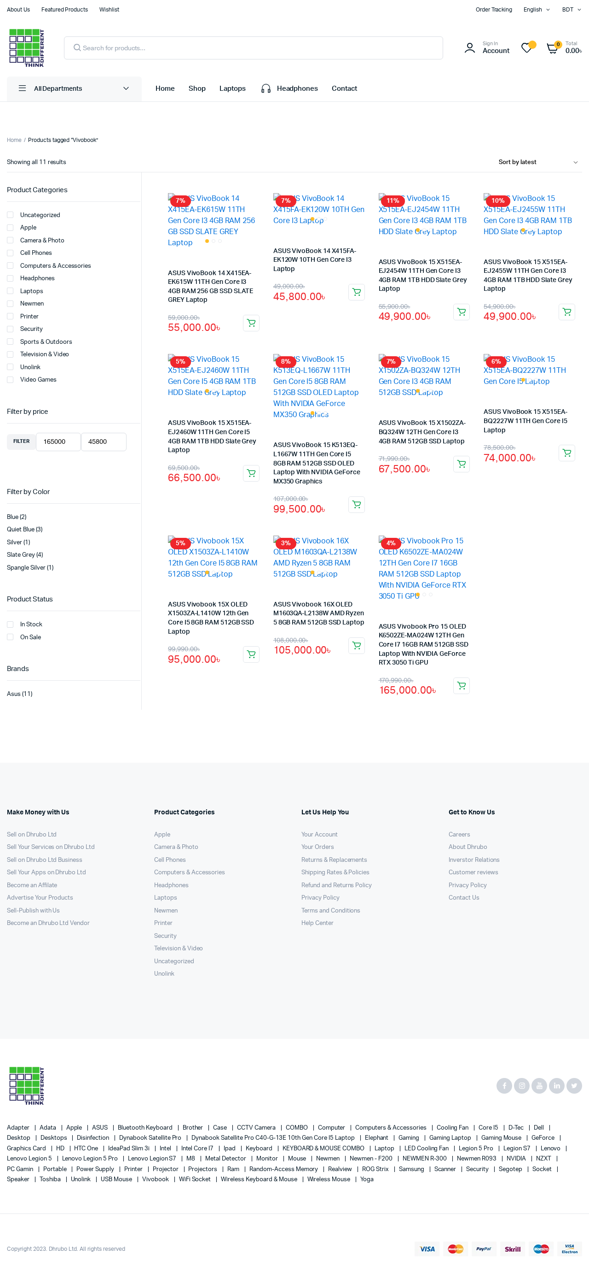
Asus (14, 694)
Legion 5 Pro (477, 1149)
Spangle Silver (26, 568)
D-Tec (516, 1128)
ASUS (100, 1128)
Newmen (32, 304)
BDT (567, 9)
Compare (256, 200)
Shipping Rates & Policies (335, 873)
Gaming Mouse (502, 1138)
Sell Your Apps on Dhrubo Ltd (46, 873)
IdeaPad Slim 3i (129, 1149)
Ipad (230, 1149)
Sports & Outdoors (46, 342)
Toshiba (51, 1180)
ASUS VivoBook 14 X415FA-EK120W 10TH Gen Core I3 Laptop (314, 260)
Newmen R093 (477, 1159)
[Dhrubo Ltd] (26, 48)
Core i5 (489, 1128)
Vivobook (156, 1180)
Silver (14, 543)
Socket (542, 1169)
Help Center (317, 923)
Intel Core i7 (198, 1149)
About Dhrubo (468, 847)
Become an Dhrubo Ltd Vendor (48, 923)
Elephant (377, 1138)
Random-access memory (284, 1169)
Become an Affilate (32, 886)
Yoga (367, 1180)
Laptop (385, 1149)
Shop (197, 88)
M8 (191, 1159)
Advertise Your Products (40, 898)
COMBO (297, 1128)
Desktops (54, 1138)
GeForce (543, 1138)
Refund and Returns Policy (336, 886)
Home (165, 88)
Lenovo (551, 1149)
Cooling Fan (453, 1128)
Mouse (298, 1159)
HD (61, 1149)
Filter (21, 441)
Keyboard (260, 1149)
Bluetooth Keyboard (145, 1128)
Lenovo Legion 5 (30, 1159)
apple (75, 1128)
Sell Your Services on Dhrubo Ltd (51, 847)
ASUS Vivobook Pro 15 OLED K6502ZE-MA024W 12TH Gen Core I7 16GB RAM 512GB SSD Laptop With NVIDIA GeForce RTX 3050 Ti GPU (423, 645)
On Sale (30, 638)
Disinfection (93, 1138)
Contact (344, 88)
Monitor (267, 1159)
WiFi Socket (196, 1180)
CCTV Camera (257, 1128)
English (533, 9)
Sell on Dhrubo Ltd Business (44, 860)
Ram (234, 1169)
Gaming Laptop (451, 1138)
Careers (459, 835)
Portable (55, 1169)
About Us (18, 9)
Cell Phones (36, 253)
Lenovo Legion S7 (153, 1159)
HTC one (86, 1149)
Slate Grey (21, 555)
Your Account (319, 835)
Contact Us (464, 898)
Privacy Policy (320, 898)
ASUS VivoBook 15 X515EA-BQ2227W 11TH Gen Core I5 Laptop (525, 421)
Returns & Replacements (334, 860)
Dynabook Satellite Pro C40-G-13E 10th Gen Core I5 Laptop (273, 1138)
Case (220, 1128)
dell (539, 1128)
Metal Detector (226, 1159)
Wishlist (109, 9)
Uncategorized (40, 215)
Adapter (19, 1128)
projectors (203, 1169)
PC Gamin (21, 1169)
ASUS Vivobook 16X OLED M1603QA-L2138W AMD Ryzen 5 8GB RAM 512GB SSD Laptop (318, 613)
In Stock (31, 625)
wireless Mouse (329, 1180)
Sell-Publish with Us (33, 911)
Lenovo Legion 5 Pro (90, 1159)
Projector (166, 1169)
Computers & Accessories (55, 266)
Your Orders (317, 847)
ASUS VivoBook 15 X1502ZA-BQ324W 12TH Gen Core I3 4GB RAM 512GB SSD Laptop (422, 432)
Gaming (409, 1138)
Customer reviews (473, 873)
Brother (194, 1128)
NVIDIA (517, 1159)
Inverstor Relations (474, 860)
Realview (340, 1169)
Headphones (297, 88)
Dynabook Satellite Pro (151, 1138)
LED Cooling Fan (427, 1149)
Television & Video (44, 355)
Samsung (412, 1169)
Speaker (19, 1180)
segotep (511, 1169)
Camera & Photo (42, 241)
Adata (49, 1128)
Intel (166, 1149)
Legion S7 (517, 1149)
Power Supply (95, 1169)
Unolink (30, 368)
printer (134, 1169)
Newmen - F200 (372, 1159)
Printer (29, 317)
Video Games (38, 380)
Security (31, 329)
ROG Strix (376, 1169)
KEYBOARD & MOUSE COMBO (324, 1149)
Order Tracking (494, 9)
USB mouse (117, 1180)
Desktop (19, 1138)
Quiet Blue (21, 530)
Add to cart (251, 323)
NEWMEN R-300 (426, 1159)
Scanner (446, 1169)
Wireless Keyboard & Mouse (259, 1180)
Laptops (232, 88)
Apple (28, 228)
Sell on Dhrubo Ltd (32, 835)
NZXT (544, 1159)
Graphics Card (27, 1149)
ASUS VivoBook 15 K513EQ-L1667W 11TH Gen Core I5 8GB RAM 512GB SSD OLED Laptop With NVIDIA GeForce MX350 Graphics (316, 463)
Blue (12, 517)
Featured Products (64, 9)
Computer (332, 1128)
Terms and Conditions (330, 911)
